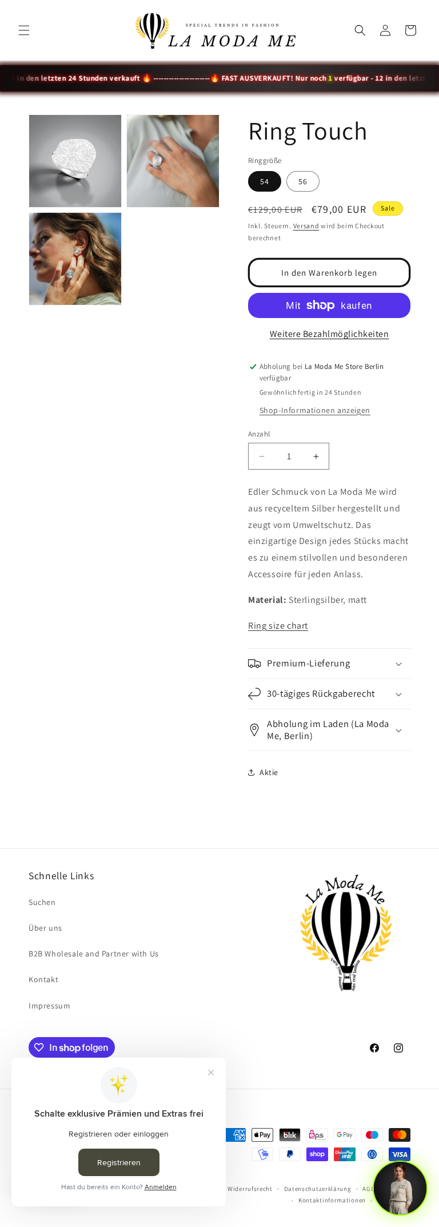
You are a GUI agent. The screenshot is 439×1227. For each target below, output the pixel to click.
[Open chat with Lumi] (400, 1188)
